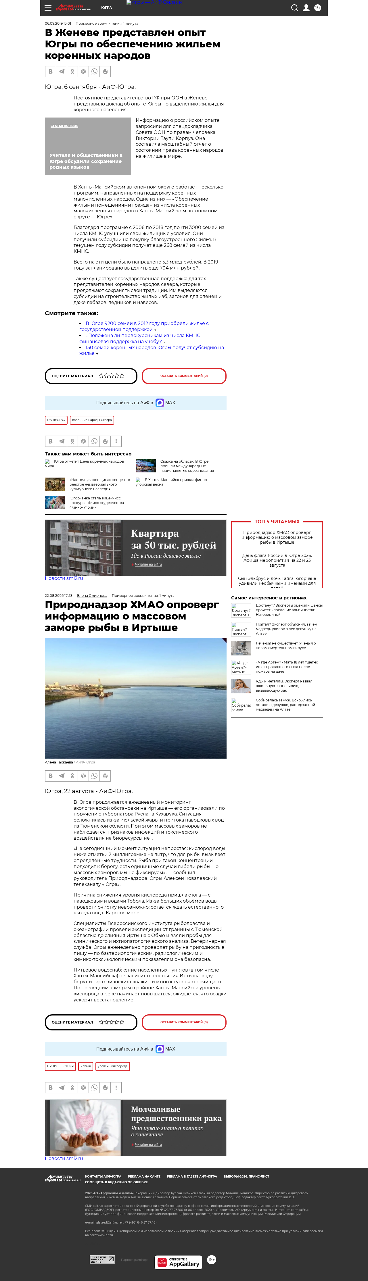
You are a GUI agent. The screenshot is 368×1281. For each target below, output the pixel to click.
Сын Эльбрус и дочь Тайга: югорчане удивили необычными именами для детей (277, 583)
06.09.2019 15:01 (58, 23)
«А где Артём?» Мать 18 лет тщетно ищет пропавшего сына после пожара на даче (287, 667)
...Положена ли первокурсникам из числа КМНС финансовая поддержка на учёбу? (139, 338)
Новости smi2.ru (64, 578)
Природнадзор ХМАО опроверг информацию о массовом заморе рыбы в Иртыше (277, 537)
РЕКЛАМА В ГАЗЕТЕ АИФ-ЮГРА (192, 1176)
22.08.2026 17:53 (58, 595)
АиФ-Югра (85, 762)
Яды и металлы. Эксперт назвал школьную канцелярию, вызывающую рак (284, 686)
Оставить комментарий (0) (184, 376)
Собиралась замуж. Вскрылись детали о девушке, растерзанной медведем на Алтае (285, 704)
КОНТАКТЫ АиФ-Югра (103, 1176)
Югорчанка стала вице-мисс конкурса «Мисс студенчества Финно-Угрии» (97, 502)
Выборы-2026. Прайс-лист (246, 1176)
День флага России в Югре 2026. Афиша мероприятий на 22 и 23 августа (277, 560)
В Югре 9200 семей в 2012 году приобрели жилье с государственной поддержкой (144, 326)
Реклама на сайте (144, 1176)
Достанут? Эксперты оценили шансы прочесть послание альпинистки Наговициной (289, 610)
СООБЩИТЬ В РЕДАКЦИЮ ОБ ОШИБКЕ (116, 1182)
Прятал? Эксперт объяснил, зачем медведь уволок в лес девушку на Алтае (286, 629)
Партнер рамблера (134, 1259)
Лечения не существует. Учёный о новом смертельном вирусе (286, 645)
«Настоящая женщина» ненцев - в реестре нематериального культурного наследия (100, 484)
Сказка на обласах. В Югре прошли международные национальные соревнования (187, 466)
